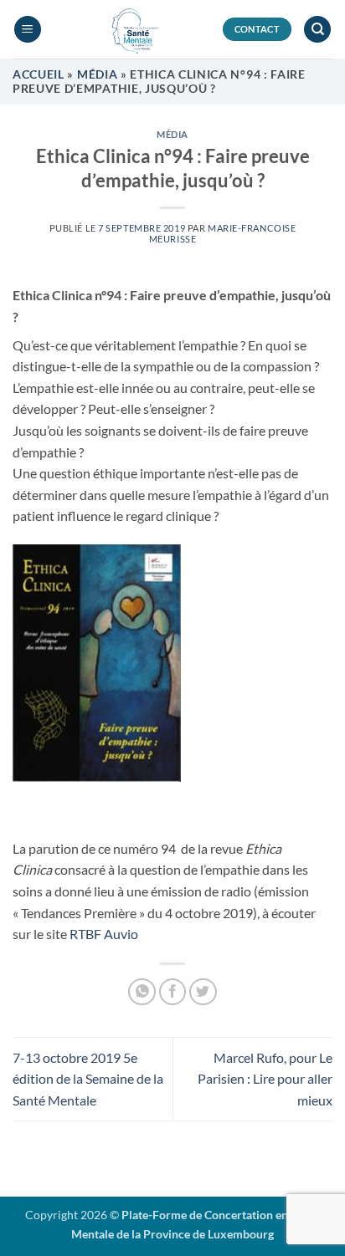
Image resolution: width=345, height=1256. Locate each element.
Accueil (38, 74)
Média (97, 74)
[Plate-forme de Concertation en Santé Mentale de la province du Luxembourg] (131, 29)
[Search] (317, 29)
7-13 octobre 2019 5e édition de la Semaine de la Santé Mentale (88, 1078)
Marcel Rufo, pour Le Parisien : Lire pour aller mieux (265, 1078)
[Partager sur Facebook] (173, 992)
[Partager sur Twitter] (203, 992)
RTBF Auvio (104, 934)
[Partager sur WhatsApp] (142, 992)
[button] (27, 29)
